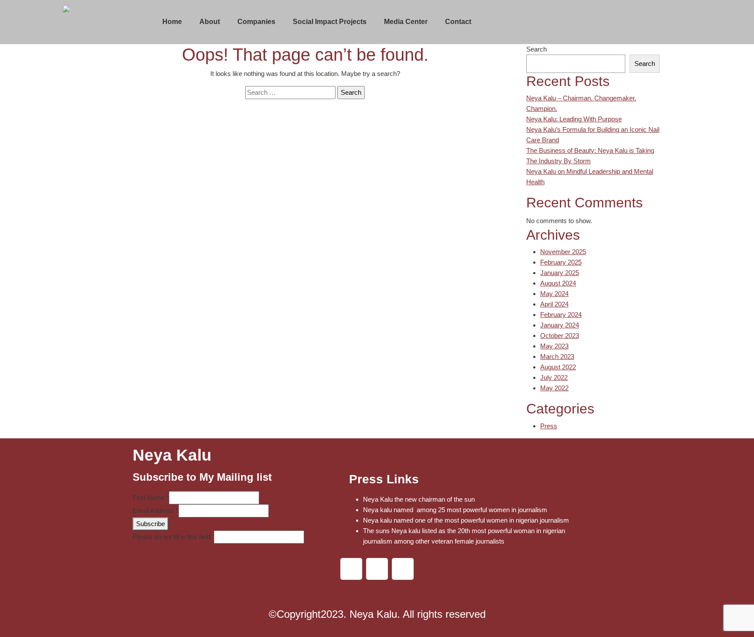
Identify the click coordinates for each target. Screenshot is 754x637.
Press (548, 426)
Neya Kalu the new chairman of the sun (419, 499)
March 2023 (557, 356)
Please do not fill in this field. (173, 537)
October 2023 (559, 335)
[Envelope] (403, 569)
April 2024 (554, 304)
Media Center (406, 21)
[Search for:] (290, 92)
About (209, 21)
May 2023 (554, 346)
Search (536, 49)
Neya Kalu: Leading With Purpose (574, 119)
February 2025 (561, 262)
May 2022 (554, 388)
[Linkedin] (351, 569)
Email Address (155, 510)
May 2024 (554, 293)
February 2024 (561, 314)
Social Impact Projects (330, 21)
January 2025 (559, 272)
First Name (151, 497)
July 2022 (554, 377)
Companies (256, 21)
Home (172, 21)
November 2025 (563, 251)
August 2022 (558, 367)
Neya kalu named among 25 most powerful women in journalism (455, 509)
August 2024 (558, 283)
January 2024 (559, 325)
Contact (458, 21)
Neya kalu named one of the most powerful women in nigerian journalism (466, 520)
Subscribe (150, 523)
